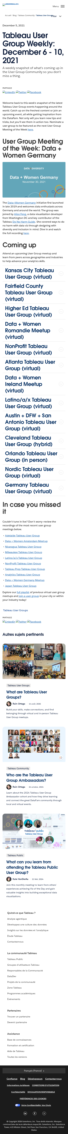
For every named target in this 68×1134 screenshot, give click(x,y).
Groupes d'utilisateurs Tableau (23, 964)
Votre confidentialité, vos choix (36, 1105)
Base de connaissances (19, 1039)
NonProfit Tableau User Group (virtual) (28, 349)
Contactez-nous (15, 941)
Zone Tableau (14, 987)
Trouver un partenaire (18, 1016)
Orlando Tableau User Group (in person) (31, 456)
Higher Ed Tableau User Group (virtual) (28, 311)
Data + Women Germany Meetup (25, 580)
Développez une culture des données (27, 924)
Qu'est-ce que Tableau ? (21, 913)
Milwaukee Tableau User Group (23, 552)
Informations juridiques (18, 1085)
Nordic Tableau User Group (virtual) (29, 472)
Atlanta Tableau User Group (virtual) (30, 365)
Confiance (12, 1078)
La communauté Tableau (22, 953)
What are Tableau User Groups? (26, 695)
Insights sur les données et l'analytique (27, 930)
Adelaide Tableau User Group (22, 535)
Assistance (13, 1033)
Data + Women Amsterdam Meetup (26, 541)
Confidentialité (18, 1092)
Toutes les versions (17, 1056)
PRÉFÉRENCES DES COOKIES (33, 1098)
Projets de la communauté (21, 982)
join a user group (29, 596)
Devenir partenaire (17, 1022)
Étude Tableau (14, 936)
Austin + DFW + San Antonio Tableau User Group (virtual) (30, 422)
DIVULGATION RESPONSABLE (41, 1092)
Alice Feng (20, 214)
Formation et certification (20, 1045)
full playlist (23, 592)
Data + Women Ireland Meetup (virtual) (23, 384)
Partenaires (14, 1010)
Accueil (8, 15)
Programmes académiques (21, 993)
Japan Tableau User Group (20, 586)
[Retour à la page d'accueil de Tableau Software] (14, 3)
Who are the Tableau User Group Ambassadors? (29, 778)
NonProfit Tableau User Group (23, 563)
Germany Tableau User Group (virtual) (28, 488)
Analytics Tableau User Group (22, 574)
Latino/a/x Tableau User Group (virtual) (28, 403)
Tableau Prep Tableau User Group (25, 569)
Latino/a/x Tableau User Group (23, 558)
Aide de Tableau (15, 1051)
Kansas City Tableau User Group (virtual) (29, 273)
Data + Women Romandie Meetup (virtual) (27, 330)
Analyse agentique (17, 918)
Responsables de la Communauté (25, 970)
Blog (14, 15)
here (30, 129)
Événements (13, 999)
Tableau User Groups (44, 15)
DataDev (11, 976)
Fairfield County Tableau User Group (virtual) (29, 292)
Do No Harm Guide (23, 221)
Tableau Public (15, 959)
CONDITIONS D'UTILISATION (45, 1085)
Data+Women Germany (22, 202)
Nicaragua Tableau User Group (23, 546)
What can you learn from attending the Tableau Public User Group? (32, 867)
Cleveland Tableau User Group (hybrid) (29, 440)
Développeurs (35, 1078)
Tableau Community (26, 15)
